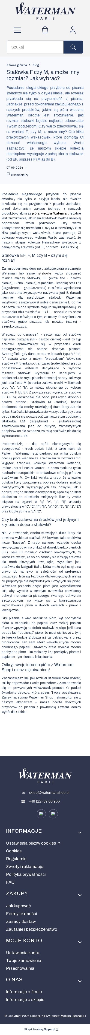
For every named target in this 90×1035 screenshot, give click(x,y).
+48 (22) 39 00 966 (44, 801)
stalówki (44, 273)
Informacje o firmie (24, 992)
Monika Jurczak (72, 1016)
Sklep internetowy (39, 1029)
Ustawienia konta (22, 952)
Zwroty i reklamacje (24, 866)
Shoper (35, 1016)
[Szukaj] (73, 47)
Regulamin (16, 859)
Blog (36, 65)
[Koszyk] (45, 30)
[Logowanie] (73, 30)
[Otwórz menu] (17, 30)
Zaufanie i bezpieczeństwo (31, 929)
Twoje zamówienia (23, 960)
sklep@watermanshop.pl (49, 793)
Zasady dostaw (21, 921)
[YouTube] (41, 813)
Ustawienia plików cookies (31, 843)
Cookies (14, 851)
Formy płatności (21, 913)
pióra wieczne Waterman (50, 213)
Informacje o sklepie (25, 999)
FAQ (10, 882)
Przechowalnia (20, 968)
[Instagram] (53, 813)
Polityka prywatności (26, 874)
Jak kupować (18, 906)
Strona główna (16, 65)
